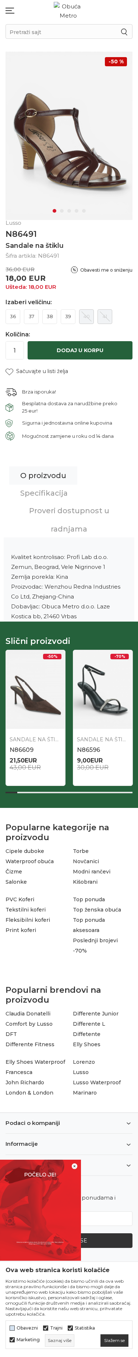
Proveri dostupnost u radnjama (69, 519)
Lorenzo (84, 1062)
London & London (29, 1092)
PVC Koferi (20, 899)
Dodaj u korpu (80, 350)
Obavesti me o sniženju (106, 270)
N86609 (21, 749)
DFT (11, 1034)
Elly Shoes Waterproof (35, 1062)
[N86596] (102, 689)
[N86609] (35, 689)
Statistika (85, 1328)
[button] (37, 371)
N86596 (88, 749)
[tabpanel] (69, 136)
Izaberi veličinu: (29, 302)
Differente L (89, 1024)
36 (13, 316)
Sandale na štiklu (35, 246)
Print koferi (21, 930)
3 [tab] (69, 211)
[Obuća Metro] (68, 10)
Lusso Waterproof (97, 1082)
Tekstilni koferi (26, 909)
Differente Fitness (30, 1044)
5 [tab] (84, 211)
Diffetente (86, 1034)
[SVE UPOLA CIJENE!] (40, 1209)
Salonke (16, 882)
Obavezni (27, 1328)
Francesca (19, 1072)
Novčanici (86, 861)
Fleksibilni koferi (28, 920)
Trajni (56, 1328)
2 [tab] (62, 211)
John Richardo (25, 1082)
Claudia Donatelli (28, 1013)
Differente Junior (95, 1013)
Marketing (28, 1340)
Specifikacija (44, 493)
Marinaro (85, 1092)
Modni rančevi (91, 871)
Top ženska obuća (97, 909)
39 (68, 316)
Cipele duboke (25, 851)
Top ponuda (89, 899)
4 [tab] (76, 211)
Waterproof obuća (30, 861)
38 (50, 316)
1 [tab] (54, 211)
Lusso (81, 1072)
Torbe (81, 851)
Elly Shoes (86, 1044)
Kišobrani (85, 882)
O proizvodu (43, 475)
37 (31, 316)
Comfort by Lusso (29, 1024)
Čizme (14, 871)
